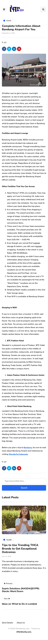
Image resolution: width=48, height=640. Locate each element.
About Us (21, 622)
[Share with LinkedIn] (14, 49)
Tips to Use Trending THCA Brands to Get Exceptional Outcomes (20, 548)
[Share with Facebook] (4, 49)
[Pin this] (19, 49)
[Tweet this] (9, 49)
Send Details (7, 622)
